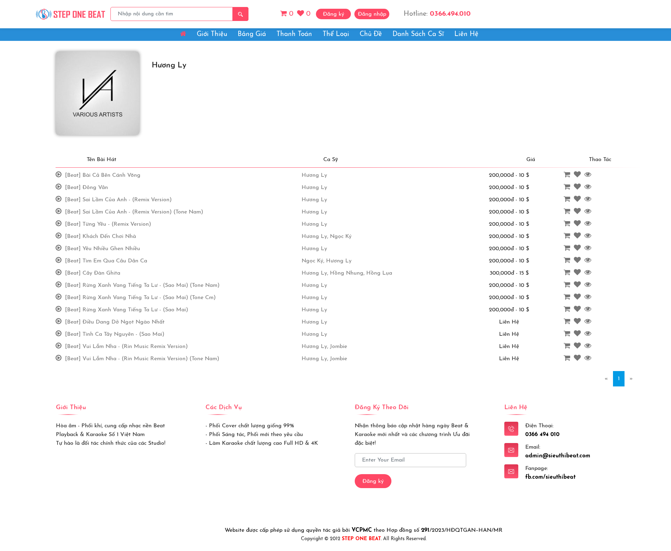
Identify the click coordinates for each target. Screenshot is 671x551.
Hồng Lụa (379, 273)
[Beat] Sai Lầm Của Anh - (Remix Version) (118, 200)
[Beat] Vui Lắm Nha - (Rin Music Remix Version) (126, 346)
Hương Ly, (315, 236)
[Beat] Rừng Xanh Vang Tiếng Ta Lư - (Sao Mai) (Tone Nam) (142, 285)
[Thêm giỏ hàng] (568, 175)
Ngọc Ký (341, 236)
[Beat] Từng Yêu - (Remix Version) (108, 224)
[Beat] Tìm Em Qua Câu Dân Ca (106, 261)
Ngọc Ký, (313, 261)
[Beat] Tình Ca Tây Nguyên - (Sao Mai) (114, 334)
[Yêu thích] (578, 175)
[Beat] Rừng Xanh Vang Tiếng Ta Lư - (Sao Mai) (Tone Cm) (140, 297)
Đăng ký (373, 481)
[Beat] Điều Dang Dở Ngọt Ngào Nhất (115, 322)
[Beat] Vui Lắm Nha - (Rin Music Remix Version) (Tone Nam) (142, 359)
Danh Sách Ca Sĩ (418, 34)
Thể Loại (336, 34)
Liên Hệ (466, 34)
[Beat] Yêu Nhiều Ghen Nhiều (102, 249)
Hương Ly (314, 175)
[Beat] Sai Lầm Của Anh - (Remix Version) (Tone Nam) (134, 212)
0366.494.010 (450, 13)
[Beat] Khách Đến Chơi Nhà (100, 236)
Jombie (338, 346)
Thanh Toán (294, 34)
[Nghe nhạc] (59, 175)
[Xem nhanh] (588, 175)
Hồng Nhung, (347, 273)
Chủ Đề (371, 34)
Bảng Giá (252, 34)
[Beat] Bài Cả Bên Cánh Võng (102, 175)
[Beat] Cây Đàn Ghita (92, 273)
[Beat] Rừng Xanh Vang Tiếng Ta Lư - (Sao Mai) (126, 310)
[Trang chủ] (71, 13)
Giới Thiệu (212, 34)
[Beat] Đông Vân (86, 187)
